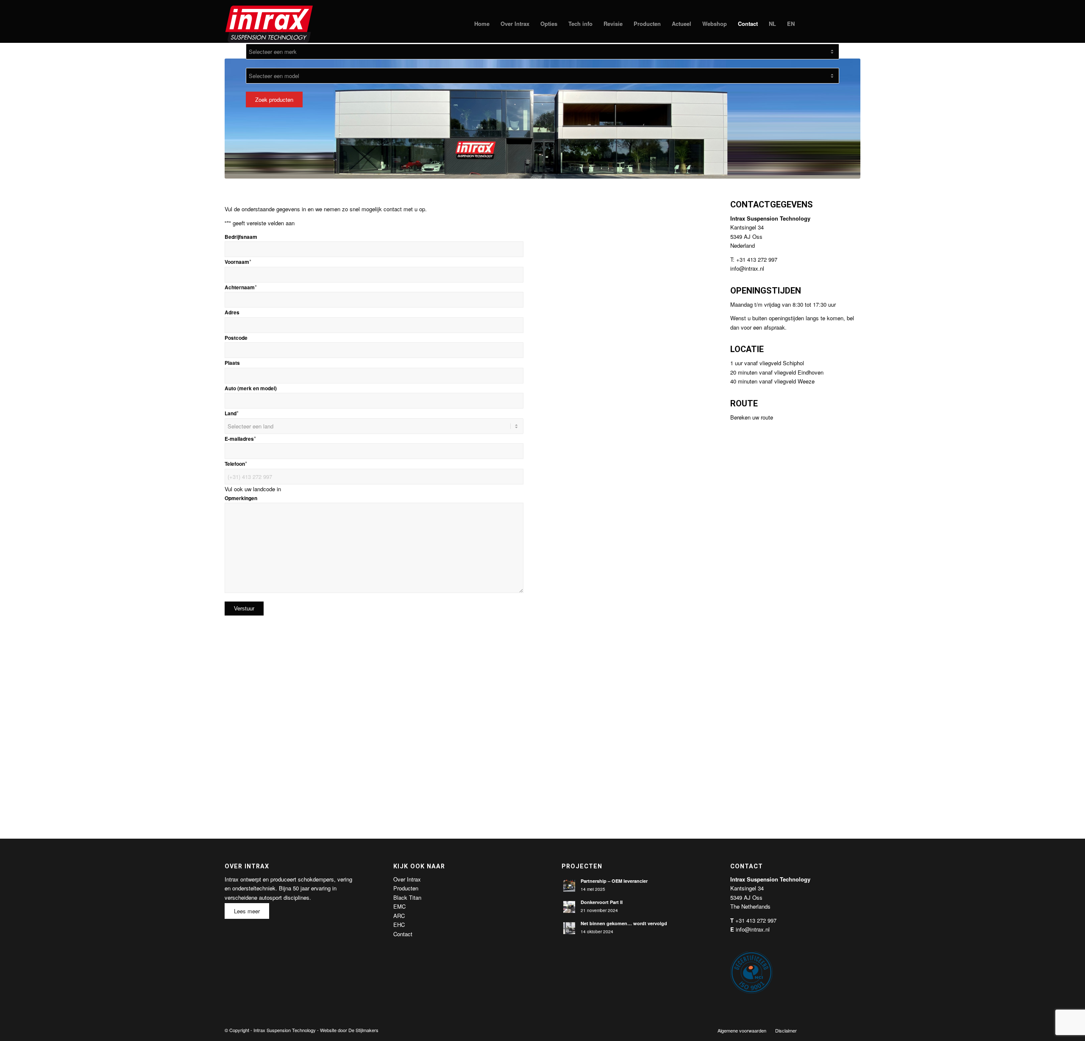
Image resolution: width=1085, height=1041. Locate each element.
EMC (399, 906)
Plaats (232, 363)
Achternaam (241, 287)
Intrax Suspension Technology (284, 1030)
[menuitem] (482, 24)
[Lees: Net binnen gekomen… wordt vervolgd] (569, 928)
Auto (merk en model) (251, 388)
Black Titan (407, 897)
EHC (399, 925)
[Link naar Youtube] (841, 1030)
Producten (405, 888)
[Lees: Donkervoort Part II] (569, 907)
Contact (402, 934)
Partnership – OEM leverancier (614, 881)
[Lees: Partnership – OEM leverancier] (569, 885)
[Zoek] (808, 24)
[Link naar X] (828, 1030)
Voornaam (238, 262)
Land (232, 413)
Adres (232, 312)
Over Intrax (407, 879)
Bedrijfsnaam (241, 237)
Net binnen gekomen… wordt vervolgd (624, 923)
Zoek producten (274, 99)
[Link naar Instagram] (854, 1030)
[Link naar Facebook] (816, 1030)
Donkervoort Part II (602, 902)
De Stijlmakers (363, 1030)
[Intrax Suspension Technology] (269, 24)
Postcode (236, 337)
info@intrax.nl (747, 268)
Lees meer (247, 911)
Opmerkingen (241, 498)
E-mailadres (240, 438)
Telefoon (236, 463)
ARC (399, 916)
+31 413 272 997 (755, 920)
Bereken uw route (751, 417)
